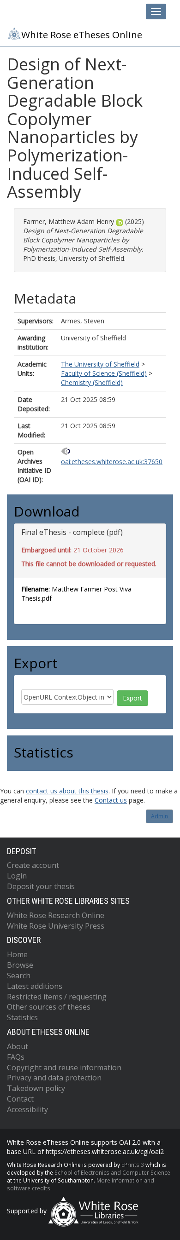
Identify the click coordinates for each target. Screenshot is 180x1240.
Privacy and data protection (54, 1078)
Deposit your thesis (41, 886)
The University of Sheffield (100, 364)
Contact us (111, 800)
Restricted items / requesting (57, 997)
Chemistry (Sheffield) (92, 382)
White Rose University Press (55, 926)
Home (17, 954)
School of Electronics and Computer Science (112, 1172)
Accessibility (27, 1109)
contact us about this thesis (67, 790)
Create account (33, 865)
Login (17, 876)
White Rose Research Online (55, 915)
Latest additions (34, 986)
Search (18, 975)
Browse (20, 965)
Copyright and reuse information (64, 1067)
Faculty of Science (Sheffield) (104, 373)
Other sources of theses (48, 1007)
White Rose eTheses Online (81, 34)
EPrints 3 (132, 1164)
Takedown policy (36, 1088)
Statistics (22, 1017)
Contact (20, 1099)
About (17, 1046)
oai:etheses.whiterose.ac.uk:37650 (111, 461)
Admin (159, 816)
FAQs (15, 1057)
